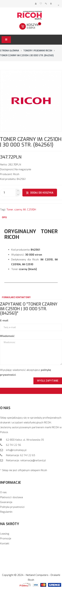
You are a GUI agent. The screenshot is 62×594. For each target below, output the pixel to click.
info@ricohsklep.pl (16, 450)
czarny (18, 209)
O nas (3, 492)
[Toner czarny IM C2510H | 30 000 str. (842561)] (31, 101)
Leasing (4, 533)
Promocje (5, 538)
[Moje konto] (35, 3)
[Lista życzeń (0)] (40, 3)
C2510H (31, 209)
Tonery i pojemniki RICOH (37, 50)
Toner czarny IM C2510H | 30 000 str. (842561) (27, 55)
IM (24, 209)
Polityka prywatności (12, 507)
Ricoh (16, 174)
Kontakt (4, 543)
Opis (4, 217)
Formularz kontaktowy (16, 297)
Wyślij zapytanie (47, 380)
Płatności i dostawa (11, 497)
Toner (9, 209)
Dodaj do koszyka (41, 192)
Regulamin (6, 512)
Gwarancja (6, 502)
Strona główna (9, 50)
